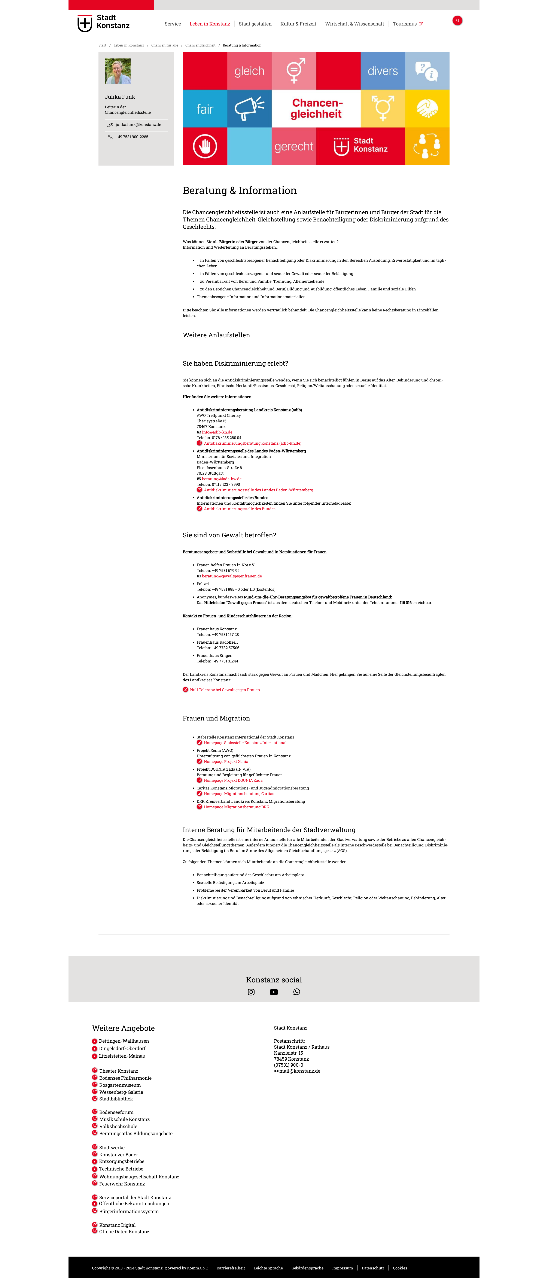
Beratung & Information (242, 45)
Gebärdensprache (307, 1268)
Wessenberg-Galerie (121, 1092)
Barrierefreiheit (231, 1268)
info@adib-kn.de (217, 432)
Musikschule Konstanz (124, 1119)
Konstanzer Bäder (118, 1154)
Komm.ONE (197, 1268)
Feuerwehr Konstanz (122, 1184)
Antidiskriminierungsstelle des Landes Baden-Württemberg (258, 489)
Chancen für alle (164, 45)
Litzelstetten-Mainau (122, 1056)
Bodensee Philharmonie (125, 1078)
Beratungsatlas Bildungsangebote (136, 1133)
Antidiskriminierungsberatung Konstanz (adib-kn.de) (252, 443)
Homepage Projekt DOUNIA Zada (233, 780)
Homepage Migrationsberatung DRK (236, 806)
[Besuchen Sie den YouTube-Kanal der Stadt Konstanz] (274, 992)
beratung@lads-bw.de (221, 478)
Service (173, 23)
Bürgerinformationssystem (129, 1211)
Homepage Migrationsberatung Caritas (239, 793)
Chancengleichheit (200, 45)
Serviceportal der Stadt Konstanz (135, 1197)
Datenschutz (373, 1268)
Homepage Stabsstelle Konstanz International (245, 742)
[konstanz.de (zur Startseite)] (103, 24)
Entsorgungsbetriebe (121, 1161)
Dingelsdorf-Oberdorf (122, 1048)
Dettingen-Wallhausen (124, 1041)
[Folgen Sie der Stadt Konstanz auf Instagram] (251, 992)
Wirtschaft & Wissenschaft (354, 23)
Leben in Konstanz (210, 23)
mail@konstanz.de (299, 1071)
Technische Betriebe (121, 1169)
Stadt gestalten (255, 23)
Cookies (400, 1268)
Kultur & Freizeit (298, 23)
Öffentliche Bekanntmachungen (134, 1203)
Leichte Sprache (268, 1268)
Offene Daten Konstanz (124, 1231)
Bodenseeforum (116, 1112)
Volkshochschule (118, 1126)
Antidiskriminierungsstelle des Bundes (239, 508)
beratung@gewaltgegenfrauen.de (232, 575)
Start (102, 45)
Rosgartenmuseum (120, 1085)
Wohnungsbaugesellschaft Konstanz (139, 1176)
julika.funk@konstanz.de (138, 124)
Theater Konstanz (118, 1071)
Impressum (342, 1268)
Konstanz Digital (117, 1225)
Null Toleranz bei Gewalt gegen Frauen (225, 689)
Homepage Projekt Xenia (226, 761)
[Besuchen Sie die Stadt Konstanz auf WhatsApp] (296, 992)
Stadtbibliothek (116, 1099)
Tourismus (405, 23)
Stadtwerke (112, 1147)
